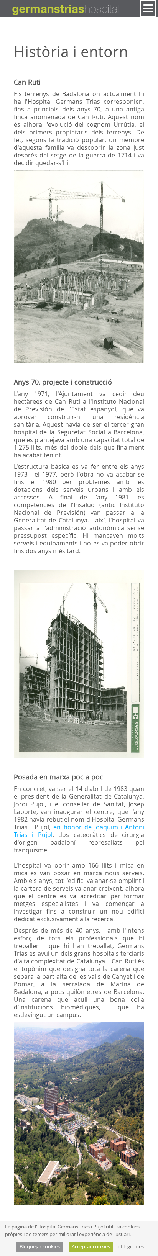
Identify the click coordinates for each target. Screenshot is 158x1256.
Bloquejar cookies (40, 1246)
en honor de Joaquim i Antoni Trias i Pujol (79, 831)
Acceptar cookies (91, 1246)
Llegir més (132, 1246)
